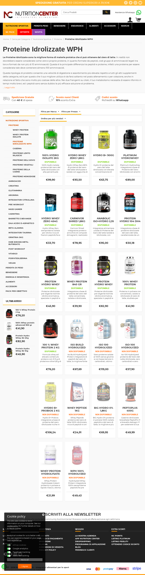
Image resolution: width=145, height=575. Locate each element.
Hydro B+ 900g (103, 155)
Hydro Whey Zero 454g (50, 220)
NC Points (116, 536)
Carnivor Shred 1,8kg (77, 220)
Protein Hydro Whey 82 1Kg (23, 349)
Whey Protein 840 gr (77, 283)
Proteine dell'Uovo (24, 160)
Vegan (12, 263)
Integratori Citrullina (21, 200)
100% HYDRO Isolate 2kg (50, 157)
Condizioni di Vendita (51, 547)
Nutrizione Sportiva (17, 26)
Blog (78, 547)
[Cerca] (106, 12)
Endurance (77, 26)
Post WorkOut (16, 249)
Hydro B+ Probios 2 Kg (50, 409)
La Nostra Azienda (85, 536)
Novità (38, 32)
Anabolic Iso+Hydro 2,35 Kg (103, 221)
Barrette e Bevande (19, 218)
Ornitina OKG (15, 237)
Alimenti (94, 26)
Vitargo (12, 253)
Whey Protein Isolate (20, 135)
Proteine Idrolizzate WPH (22, 142)
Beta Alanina (15, 228)
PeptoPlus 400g (129, 409)
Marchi (125, 26)
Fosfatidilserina (17, 258)
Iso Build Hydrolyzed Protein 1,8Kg (77, 347)
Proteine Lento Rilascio (21, 154)
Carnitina (14, 214)
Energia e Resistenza (17, 277)
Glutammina (15, 190)
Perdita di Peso (14, 267)
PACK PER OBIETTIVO (16, 291)
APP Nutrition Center (87, 538)
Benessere (60, 26)
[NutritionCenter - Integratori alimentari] (31, 14)
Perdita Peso (41, 26)
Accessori (110, 26)
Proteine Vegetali (23, 165)
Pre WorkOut (16, 204)
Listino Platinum (120, 538)
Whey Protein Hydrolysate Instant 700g (50, 474)
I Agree (25, 566)
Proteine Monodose (24, 176)
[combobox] (86, 12)
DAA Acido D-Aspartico (21, 223)
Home (6, 39)
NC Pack (10, 32)
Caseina (17, 148)
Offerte (24, 32)
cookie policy (12, 526)
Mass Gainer (15, 209)
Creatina (13, 186)
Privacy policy (47, 550)
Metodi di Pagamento (51, 538)
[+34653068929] (4, 566)
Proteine (58, 39)
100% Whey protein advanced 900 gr (25, 324)
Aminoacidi (14, 181)
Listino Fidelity (119, 541)
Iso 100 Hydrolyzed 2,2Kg (103, 347)
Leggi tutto (10, 87)
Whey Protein (20, 130)
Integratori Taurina (19, 232)
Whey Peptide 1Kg (77, 409)
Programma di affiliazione (90, 544)
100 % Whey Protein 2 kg (50, 346)
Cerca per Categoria (21, 39)
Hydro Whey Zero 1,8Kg (77, 157)
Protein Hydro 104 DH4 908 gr (130, 221)
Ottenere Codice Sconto (125, 544)
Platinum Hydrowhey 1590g (130, 158)
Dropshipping (83, 541)
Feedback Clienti (84, 550)
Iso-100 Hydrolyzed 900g (130, 347)
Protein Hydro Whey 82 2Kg (23, 336)
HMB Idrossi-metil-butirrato (18, 243)
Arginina (13, 195)
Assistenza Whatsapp (125, 12)
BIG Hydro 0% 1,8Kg (103, 409)
